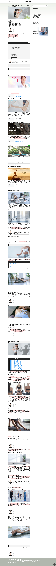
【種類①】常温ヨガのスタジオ (36, 17)
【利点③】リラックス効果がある (14, 55)
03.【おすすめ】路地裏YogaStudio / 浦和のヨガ (15, 47)
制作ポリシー (34, 560)
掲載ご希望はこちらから (35, 561)
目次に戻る (54, 564)
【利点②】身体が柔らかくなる (14, 54)
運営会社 (24, 560)
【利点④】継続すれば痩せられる (36, 22)
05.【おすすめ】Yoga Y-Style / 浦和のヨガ (37, 15)
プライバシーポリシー (26, 561)
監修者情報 (29, 560)
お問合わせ (40, 560)
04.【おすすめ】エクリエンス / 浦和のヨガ (15, 48)
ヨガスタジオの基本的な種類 (36, 16)
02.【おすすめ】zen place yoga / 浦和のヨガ (15, 46)
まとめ (11, 58)
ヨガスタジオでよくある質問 (14, 57)
